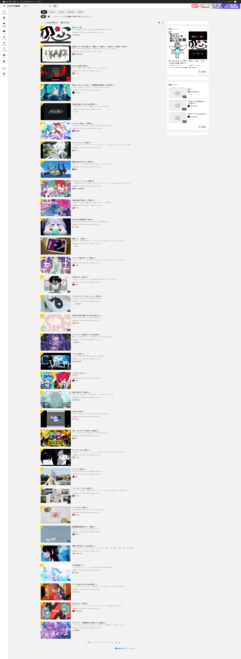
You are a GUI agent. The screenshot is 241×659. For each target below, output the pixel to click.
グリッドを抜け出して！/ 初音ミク (84, 258)
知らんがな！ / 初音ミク (80, 603)
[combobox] (37, 6)
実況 (29, 1)
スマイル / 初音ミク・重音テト (82, 123)
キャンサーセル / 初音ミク (81, 450)
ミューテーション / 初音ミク (82, 143)
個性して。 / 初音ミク (79, 239)
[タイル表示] (162, 22)
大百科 (25, 1)
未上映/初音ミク (77, 565)
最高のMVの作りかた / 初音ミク (83, 162)
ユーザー (80, 12)
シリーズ (61, 12)
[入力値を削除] (50, 6)
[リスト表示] (158, 22)
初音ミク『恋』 (77, 27)
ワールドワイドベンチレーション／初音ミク (87, 296)
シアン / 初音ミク (78, 354)
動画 (7, 1)
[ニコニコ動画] (13, 6)
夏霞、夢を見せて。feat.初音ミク (83, 546)
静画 (10, 1)
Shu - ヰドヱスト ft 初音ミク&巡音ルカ (85, 431)
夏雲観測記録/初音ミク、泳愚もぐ (83, 527)
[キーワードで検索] (43, 16)
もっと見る (202, 71)
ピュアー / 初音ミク (79, 469)
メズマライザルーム (79, 373)
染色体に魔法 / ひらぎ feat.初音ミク (84, 104)
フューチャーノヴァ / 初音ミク (82, 488)
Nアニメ (33, 1)
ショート (52, 12)
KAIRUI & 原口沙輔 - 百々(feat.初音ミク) (86, 315)
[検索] (55, 6)
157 (116, 642)
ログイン (219, 1)
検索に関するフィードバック (126, 648)
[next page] (119, 642)
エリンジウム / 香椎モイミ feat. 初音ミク (86, 335)
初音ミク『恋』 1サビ (196, 61)
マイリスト (71, 12)
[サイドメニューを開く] (4, 6)
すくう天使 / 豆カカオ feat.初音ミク (84, 584)
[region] (4, 334)
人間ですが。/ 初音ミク (80, 277)
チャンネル (20, 1)
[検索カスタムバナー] (215, 6)
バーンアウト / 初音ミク (80, 507)
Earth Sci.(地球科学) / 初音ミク (83, 219)
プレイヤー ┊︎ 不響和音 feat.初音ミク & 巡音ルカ (89, 623)
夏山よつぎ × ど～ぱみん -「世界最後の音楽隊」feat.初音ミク (93, 85)
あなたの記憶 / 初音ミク (80, 66)
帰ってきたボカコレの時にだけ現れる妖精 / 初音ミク (178, 62)
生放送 (14, 1)
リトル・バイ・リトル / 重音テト (83, 181)
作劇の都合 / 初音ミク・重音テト (83, 200)
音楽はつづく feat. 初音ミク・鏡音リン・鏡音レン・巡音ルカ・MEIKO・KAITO (99, 47)
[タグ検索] (48, 16)
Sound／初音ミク (78, 411)
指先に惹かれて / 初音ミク (81, 392)
